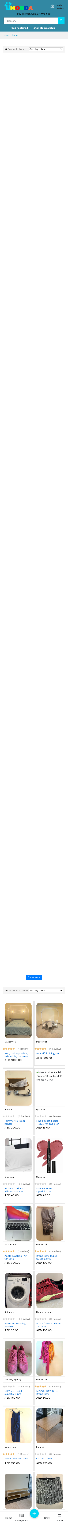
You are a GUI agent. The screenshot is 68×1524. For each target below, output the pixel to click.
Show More (34, 977)
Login (59, 5)
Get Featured (19, 27)
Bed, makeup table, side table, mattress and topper (16, 1055)
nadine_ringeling (44, 1312)
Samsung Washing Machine (15, 1325)
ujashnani (41, 1109)
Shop (15, 35)
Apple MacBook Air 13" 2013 (16, 1257)
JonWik (8, 1109)
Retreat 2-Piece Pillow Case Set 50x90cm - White (15, 1190)
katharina (9, 1312)
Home (6, 35)
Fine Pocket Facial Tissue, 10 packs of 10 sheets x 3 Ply (47, 1122)
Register (60, 8)
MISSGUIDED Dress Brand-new (47, 1392)
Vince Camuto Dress (16, 1458)
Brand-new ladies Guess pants (46, 1257)
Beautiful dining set (47, 1053)
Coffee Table (44, 1458)
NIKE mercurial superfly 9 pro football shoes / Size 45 (17, 1393)
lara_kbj (40, 1447)
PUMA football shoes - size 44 (48, 1325)
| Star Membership (43, 27)
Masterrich (10, 1042)
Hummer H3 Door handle (15, 1122)
